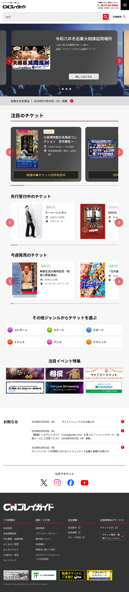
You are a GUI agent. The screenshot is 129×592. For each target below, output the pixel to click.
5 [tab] (71, 186)
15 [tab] (108, 245)
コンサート (21, 330)
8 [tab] (111, 186)
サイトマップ (9, 560)
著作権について (43, 538)
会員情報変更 (9, 533)
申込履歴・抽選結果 (13, 538)
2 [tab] (62, 92)
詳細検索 (117, 16)
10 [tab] (74, 245)
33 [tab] (92, 304)
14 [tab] (101, 245)
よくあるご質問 (11, 544)
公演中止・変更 (11, 554)
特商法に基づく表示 (45, 549)
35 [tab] (97, 304)
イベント (19, 342)
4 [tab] (70, 92)
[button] (125, 5)
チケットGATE (107, 527)
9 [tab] (67, 245)
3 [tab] (66, 92)
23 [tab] (67, 304)
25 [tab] (72, 304)
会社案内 (72, 527)
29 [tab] (82, 304)
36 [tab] (99, 304)
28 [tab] (79, 304)
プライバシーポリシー (46, 533)
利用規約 (40, 544)
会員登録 (7, 528)
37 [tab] (102, 304)
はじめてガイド (11, 549)
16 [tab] (115, 245)
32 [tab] (89, 304)
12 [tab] (88, 245)
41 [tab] (112, 304)
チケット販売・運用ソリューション (111, 536)
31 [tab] (87, 304)
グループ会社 (74, 537)
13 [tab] (94, 245)
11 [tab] (81, 245)
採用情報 (72, 532)
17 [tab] (52, 304)
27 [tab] (77, 304)
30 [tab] (84, 304)
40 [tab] (109, 304)
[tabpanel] (64, 57)
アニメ (58, 342)
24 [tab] (69, 304)
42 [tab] (114, 304)
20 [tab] (59, 304)
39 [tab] (107, 304)
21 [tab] (62, 304)
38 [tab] (104, 304)
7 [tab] (98, 186)
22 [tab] (64, 304)
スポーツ (98, 330)
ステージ (59, 330)
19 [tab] (57, 304)
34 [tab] (94, 304)
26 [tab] (74, 304)
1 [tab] (59, 92)
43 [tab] (117, 304)
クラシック (99, 342)
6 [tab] (84, 186)
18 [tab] (54, 304)
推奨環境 (40, 528)
